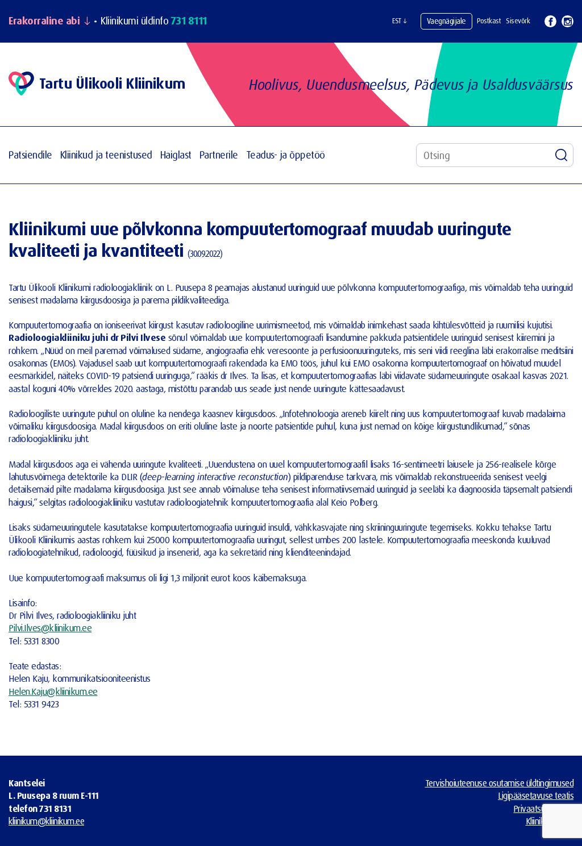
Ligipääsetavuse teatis (535, 795)
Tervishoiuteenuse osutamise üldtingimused (499, 783)
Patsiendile (30, 154)
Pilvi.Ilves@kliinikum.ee (50, 628)
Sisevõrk (518, 20)
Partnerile (218, 154)
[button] (399, 21)
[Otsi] (561, 155)
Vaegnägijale (446, 21)
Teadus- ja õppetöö (285, 154)
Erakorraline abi (44, 21)
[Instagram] (567, 21)
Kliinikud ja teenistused (106, 154)
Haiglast (176, 154)
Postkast (489, 20)
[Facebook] (550, 21)
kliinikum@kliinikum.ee (46, 821)
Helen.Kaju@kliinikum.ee (53, 691)
